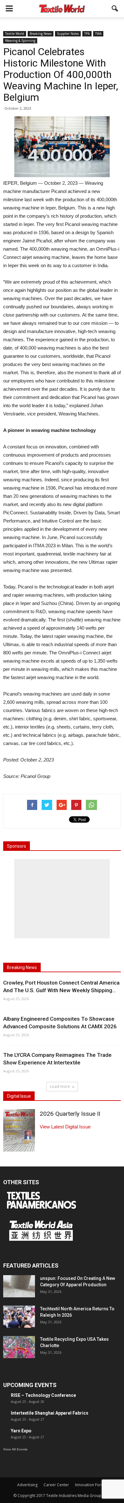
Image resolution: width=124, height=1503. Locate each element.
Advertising (27, 1484)
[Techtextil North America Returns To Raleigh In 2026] (19, 1317)
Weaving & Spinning (20, 40)
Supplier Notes (68, 33)
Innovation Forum (91, 1484)
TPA (87, 33)
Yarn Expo (21, 1430)
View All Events (15, 1449)
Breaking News (41, 33)
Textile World (14, 33)
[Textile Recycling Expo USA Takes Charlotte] (19, 1347)
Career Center (56, 1484)
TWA (98, 33)
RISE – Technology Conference (43, 1395)
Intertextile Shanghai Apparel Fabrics (49, 1413)
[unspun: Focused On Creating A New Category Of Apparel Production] (19, 1286)
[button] (115, 8)
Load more (60, 1086)
